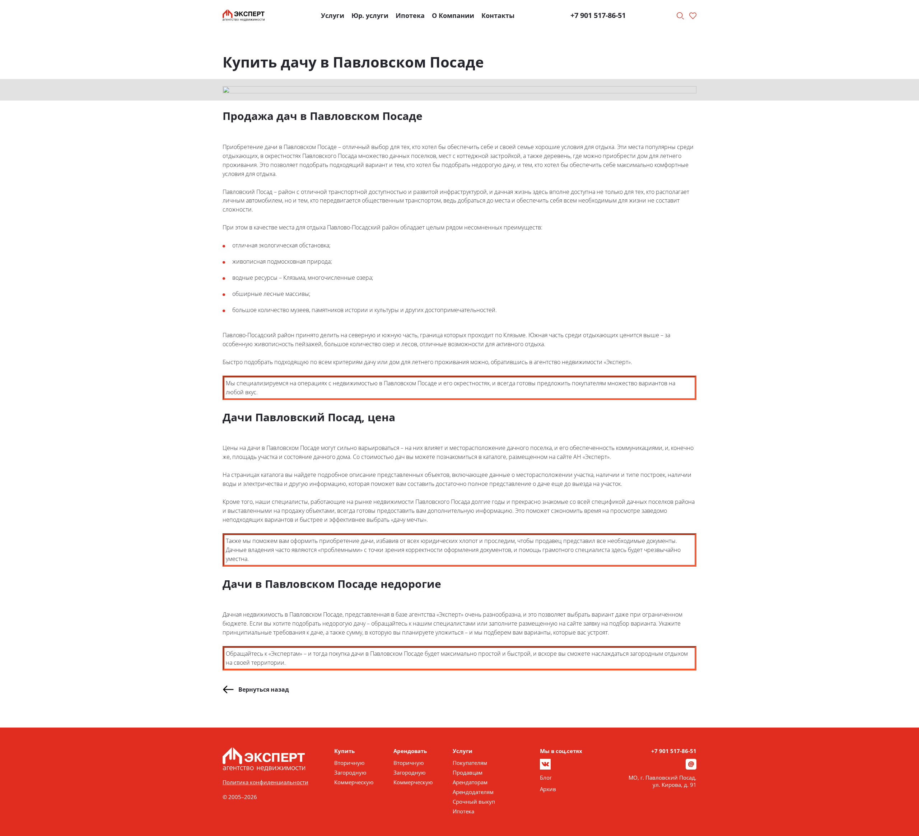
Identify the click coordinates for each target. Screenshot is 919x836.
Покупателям (470, 762)
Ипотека (410, 15)
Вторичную (349, 762)
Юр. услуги (369, 15)
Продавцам (467, 772)
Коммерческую (353, 782)
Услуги (332, 15)
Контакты (497, 15)
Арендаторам (470, 782)
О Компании (453, 15)
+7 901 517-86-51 (598, 15)
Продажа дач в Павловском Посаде (323, 115)
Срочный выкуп (474, 801)
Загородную (350, 772)
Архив (548, 789)
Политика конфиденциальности (265, 782)
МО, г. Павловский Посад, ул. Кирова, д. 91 (662, 781)
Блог (546, 777)
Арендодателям (473, 791)
